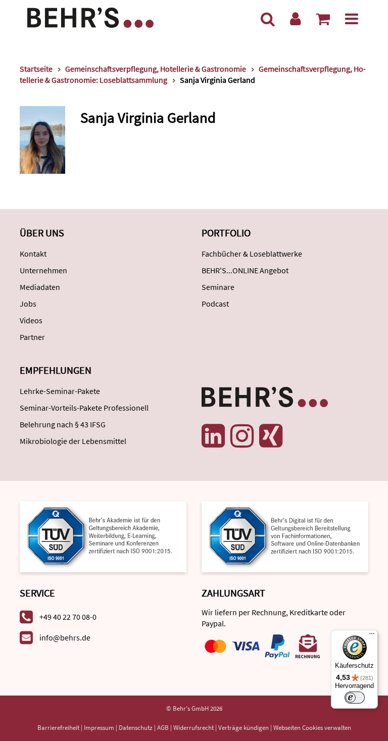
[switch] (355, 697)
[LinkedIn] (213, 436)
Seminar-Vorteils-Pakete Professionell (84, 408)
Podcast (215, 304)
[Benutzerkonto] (295, 18)
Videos (31, 320)
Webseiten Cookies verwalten (312, 727)
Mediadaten (40, 287)
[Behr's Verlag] (90, 16)
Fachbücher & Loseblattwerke (252, 254)
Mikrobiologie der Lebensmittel (73, 441)
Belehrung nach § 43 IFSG (63, 424)
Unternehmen (43, 270)
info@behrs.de (64, 637)
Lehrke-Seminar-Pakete (60, 391)
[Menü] (351, 18)
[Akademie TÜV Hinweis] (285, 535)
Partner (32, 337)
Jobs (28, 304)
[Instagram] (242, 436)
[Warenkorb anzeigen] (323, 18)
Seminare (218, 287)
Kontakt (33, 254)
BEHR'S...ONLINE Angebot (245, 270)
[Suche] (268, 18)
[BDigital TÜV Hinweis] (103, 535)
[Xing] (270, 436)
